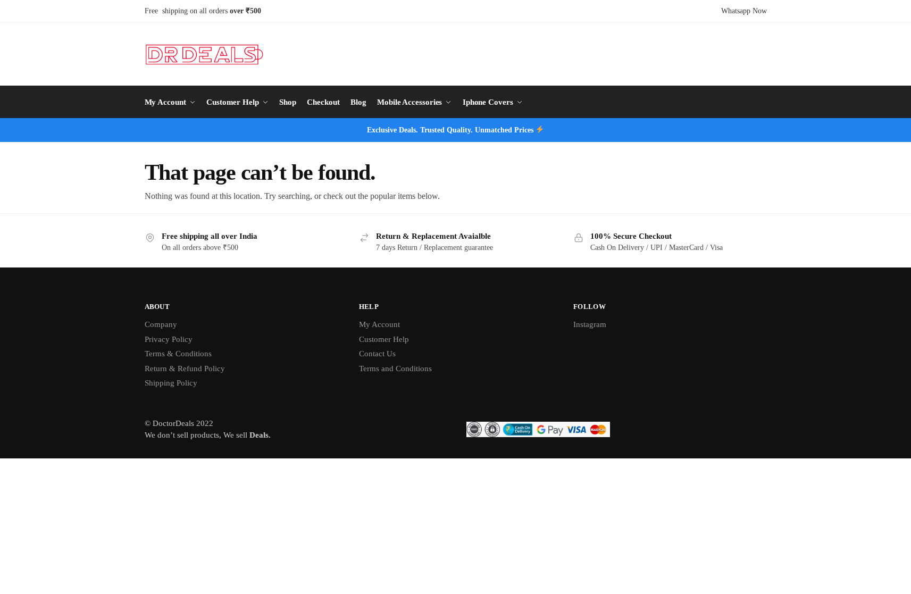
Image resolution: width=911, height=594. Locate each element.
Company (161, 324)
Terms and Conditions (395, 368)
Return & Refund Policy (185, 368)
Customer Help (384, 339)
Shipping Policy (171, 383)
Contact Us (377, 353)
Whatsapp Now (744, 11)
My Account (379, 324)
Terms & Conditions (178, 353)
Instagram (589, 324)
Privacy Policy (169, 339)
